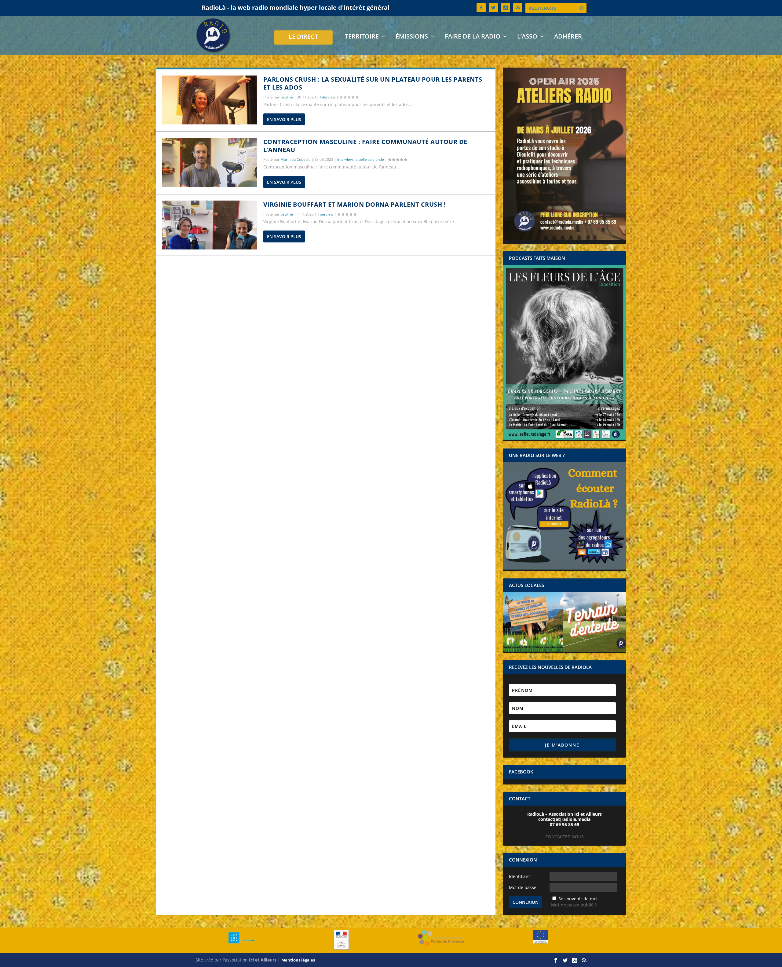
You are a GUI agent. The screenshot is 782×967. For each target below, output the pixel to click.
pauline (286, 97)
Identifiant (519, 876)
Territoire (362, 37)
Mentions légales (298, 960)
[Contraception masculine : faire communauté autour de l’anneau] (209, 162)
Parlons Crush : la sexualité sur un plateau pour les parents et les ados (372, 83)
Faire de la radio (472, 37)
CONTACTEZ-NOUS (564, 837)
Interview (327, 97)
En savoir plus (284, 119)
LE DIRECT (303, 37)
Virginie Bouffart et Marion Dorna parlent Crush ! (354, 204)
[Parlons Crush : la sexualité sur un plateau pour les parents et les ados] (209, 100)
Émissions (412, 37)
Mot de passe (522, 887)
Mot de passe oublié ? (574, 905)
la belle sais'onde (369, 159)
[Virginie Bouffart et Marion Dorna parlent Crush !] (209, 225)
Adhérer (568, 37)
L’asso (527, 37)
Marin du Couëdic (295, 159)
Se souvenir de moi (577, 899)
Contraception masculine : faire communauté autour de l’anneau (365, 146)
